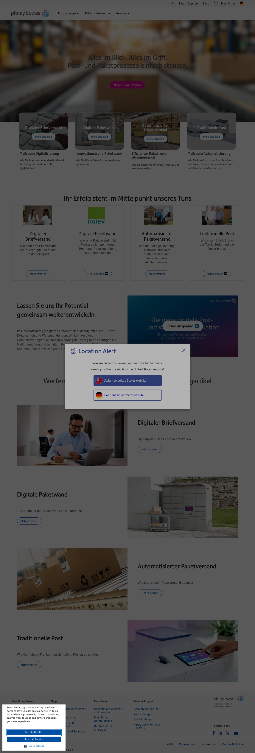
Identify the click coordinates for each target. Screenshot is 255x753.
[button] (34, 746)
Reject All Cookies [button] (34, 739)
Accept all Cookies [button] (34, 732)
